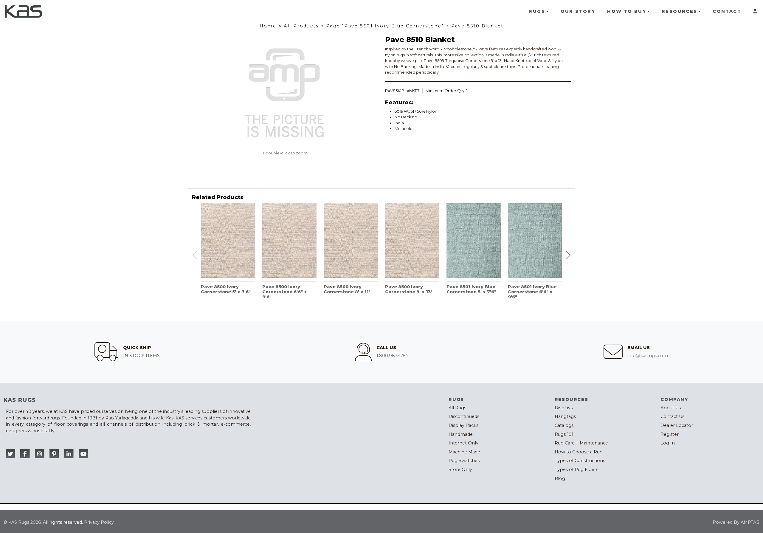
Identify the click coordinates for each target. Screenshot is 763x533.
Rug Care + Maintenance (581, 443)
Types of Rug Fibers (576, 469)
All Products (301, 26)
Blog (560, 478)
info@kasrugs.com (647, 355)
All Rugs (457, 407)
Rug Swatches (464, 460)
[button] (568, 255)
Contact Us (672, 416)
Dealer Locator (676, 425)
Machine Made (464, 452)
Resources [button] (679, 11)
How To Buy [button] (626, 11)
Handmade (461, 434)
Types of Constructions (580, 460)
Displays (564, 407)
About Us (670, 407)
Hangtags (565, 416)
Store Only (460, 469)
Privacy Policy (99, 522)
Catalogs (564, 425)
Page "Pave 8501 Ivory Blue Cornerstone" (385, 26)
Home (268, 26)
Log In (667, 443)
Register (669, 434)
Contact (727, 11)
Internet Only (463, 443)
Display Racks (463, 425)
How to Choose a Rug (579, 452)
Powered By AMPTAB (736, 522)
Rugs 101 (564, 434)
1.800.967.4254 (392, 355)
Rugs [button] (537, 11)
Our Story (578, 11)
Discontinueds (464, 416)
